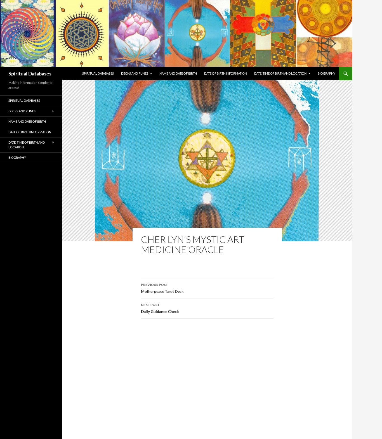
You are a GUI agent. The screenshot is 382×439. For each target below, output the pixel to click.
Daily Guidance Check (160, 308)
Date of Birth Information (225, 73)
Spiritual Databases (29, 73)
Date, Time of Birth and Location (280, 73)
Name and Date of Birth (178, 73)
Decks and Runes (134, 73)
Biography (326, 73)
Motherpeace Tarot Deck (162, 288)
